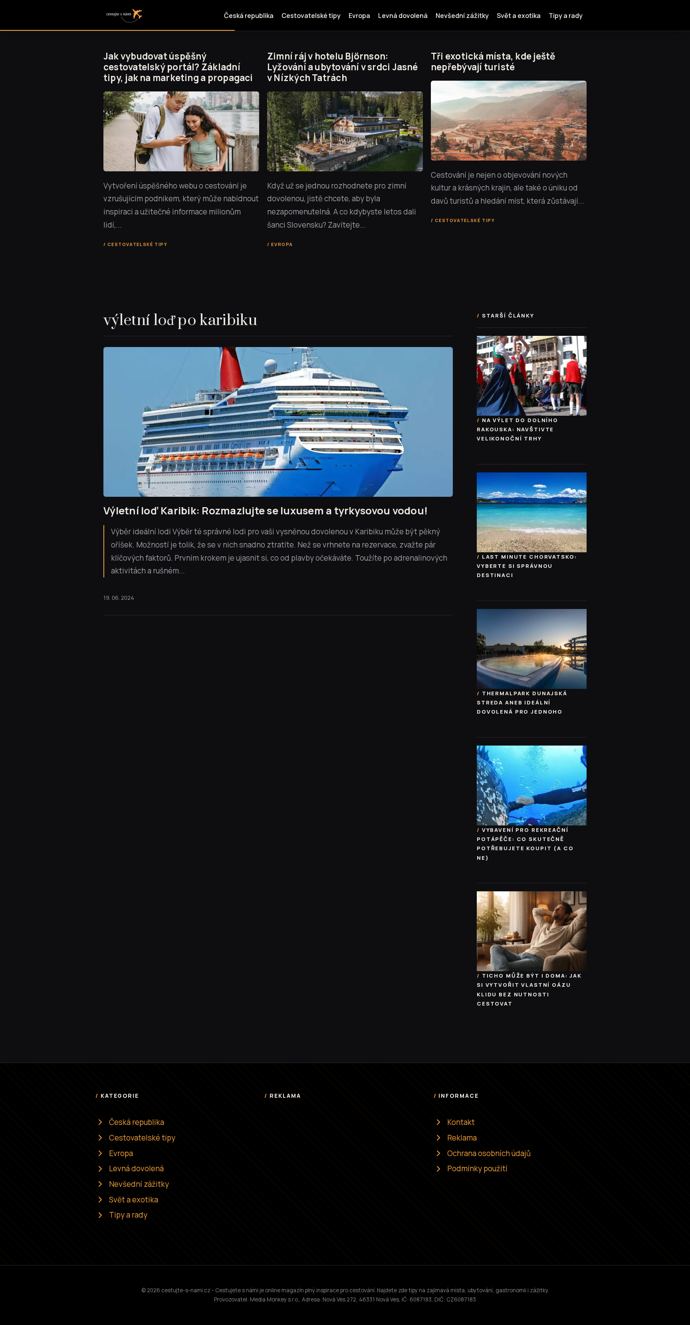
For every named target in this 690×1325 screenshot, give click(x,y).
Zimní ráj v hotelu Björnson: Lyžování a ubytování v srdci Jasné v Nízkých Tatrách (342, 67)
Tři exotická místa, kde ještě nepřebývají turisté (493, 61)
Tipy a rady (566, 15)
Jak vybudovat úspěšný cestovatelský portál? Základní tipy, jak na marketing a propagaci (178, 67)
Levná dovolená (403, 15)
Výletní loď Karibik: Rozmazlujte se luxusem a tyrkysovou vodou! (265, 511)
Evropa (359, 15)
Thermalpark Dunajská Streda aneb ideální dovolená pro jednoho (522, 702)
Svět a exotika (519, 15)
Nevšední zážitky (462, 15)
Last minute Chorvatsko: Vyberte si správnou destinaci (527, 566)
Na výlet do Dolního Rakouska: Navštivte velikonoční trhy (517, 429)
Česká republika (249, 15)
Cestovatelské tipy (311, 15)
